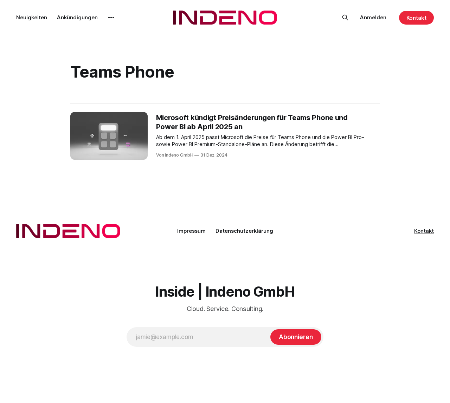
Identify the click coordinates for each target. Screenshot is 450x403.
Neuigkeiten (31, 17)
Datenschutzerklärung (244, 230)
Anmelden (373, 17)
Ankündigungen (77, 17)
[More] (111, 17)
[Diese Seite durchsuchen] (345, 17)
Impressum (191, 230)
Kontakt (416, 17)
